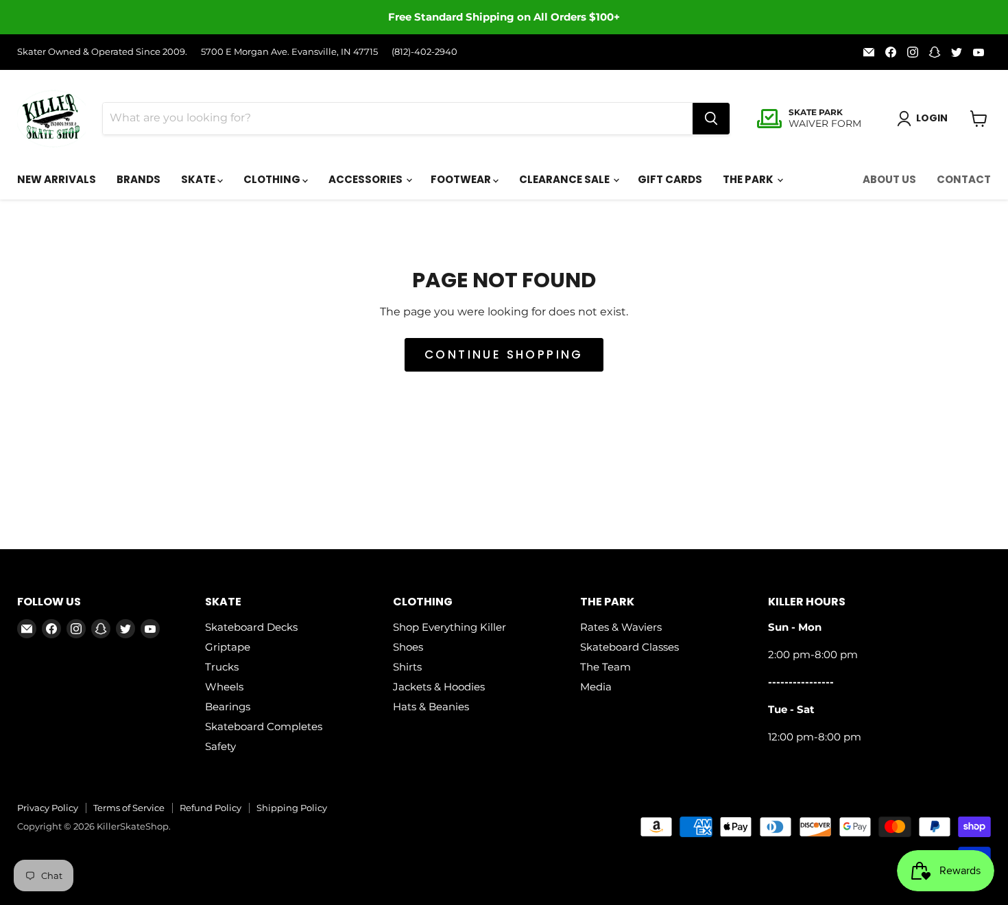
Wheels (224, 686)
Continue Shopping (504, 354)
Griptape (227, 646)
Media (596, 686)
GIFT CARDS (670, 179)
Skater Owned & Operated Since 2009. (102, 52)
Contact (964, 179)
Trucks (222, 666)
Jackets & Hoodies (439, 686)
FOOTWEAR (462, 179)
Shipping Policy (291, 807)
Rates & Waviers (621, 627)
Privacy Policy (47, 807)
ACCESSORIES (366, 179)
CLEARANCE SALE (565, 179)
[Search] (711, 118)
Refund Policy (210, 807)
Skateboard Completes (263, 726)
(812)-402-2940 (424, 52)
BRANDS (138, 179)
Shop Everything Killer (449, 627)
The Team (605, 666)
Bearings (227, 706)
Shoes (408, 646)
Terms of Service (129, 807)
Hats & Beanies (431, 706)
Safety (220, 746)
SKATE (199, 179)
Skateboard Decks (251, 627)
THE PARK (749, 179)
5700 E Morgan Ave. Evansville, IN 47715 (289, 52)
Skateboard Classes (629, 646)
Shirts (407, 666)
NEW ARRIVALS (56, 179)
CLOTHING (272, 179)
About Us (889, 179)
